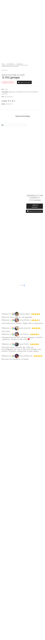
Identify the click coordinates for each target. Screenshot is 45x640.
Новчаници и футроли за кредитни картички (15, 65)
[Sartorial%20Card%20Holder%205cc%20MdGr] (8, 101)
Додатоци (19, 64)
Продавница (10, 64)
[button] (34, 206)
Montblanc (5, 70)
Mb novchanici (8, 96)
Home (3, 64)
